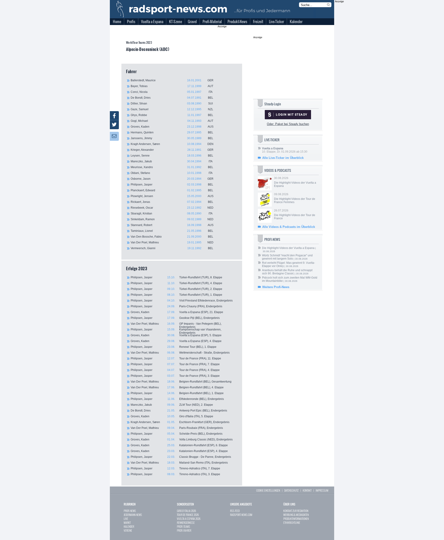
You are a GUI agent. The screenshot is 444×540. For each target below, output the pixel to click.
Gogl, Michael (172, 120)
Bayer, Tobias (172, 86)
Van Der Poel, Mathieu (172, 242)
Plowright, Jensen (172, 196)
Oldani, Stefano (172, 173)
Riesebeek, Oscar (172, 207)
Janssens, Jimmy (172, 138)
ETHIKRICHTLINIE (291, 522)
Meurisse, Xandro (172, 167)
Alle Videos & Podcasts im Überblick (288, 227)
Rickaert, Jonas (172, 202)
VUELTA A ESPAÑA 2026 (188, 519)
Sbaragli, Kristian (172, 213)
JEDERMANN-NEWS (133, 515)
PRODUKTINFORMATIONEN (296, 519)
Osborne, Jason (172, 178)
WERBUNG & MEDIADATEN (296, 515)
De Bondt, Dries (172, 97)
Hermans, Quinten (172, 132)
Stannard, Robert (172, 225)
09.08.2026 (294, 198)
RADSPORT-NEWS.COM (241, 515)
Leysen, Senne (172, 155)
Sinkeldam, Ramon (172, 219)
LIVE (126, 519)
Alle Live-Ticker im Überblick (283, 158)
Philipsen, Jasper (172, 184)
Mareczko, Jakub (172, 161)
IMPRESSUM (322, 490)
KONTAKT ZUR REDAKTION (295, 511)
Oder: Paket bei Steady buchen (288, 124)
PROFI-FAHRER (184, 530)
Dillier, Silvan (172, 103)
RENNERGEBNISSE (186, 522)
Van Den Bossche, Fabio (172, 236)
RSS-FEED (235, 511)
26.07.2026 (294, 214)
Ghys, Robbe (172, 115)
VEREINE (128, 530)
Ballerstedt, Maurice (172, 80)
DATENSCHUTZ (291, 490)
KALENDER (129, 526)
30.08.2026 (295, 182)
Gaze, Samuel (172, 109)
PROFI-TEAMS (183, 526)
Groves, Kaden (172, 126)
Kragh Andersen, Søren (172, 144)
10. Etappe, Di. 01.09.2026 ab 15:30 (284, 150)
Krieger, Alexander (172, 149)
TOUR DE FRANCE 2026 (188, 515)
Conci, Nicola (172, 92)
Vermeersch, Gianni (172, 248)
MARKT (127, 522)
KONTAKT (307, 490)
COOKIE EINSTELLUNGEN (268, 490)
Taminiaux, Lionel (172, 230)
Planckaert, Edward (172, 190)
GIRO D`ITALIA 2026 (186, 511)
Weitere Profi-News (275, 287)
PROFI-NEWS (130, 511)
